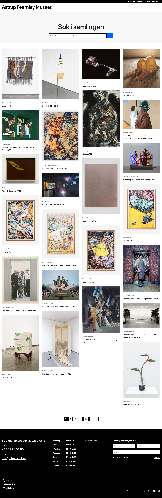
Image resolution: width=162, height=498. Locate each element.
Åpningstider (131, 1)
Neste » (94, 419)
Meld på (156, 457)
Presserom (130, 491)
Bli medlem (147, 1)
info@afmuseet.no (14, 458)
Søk (110, 36)
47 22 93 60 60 (14, 449)
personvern (88, 437)
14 (86, 419)
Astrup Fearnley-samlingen (81, 20)
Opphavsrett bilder (91, 440)
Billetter (139, 1)
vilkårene (126, 457)
